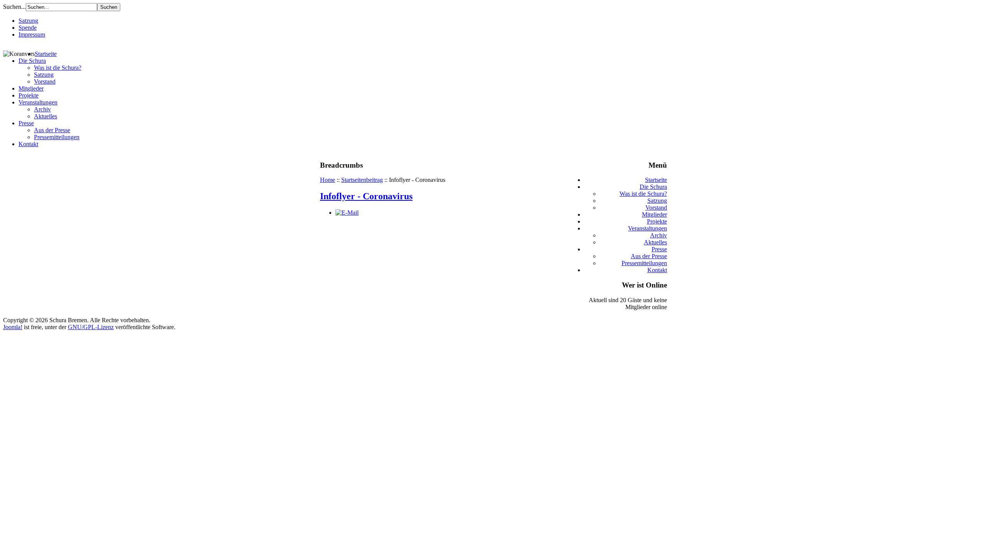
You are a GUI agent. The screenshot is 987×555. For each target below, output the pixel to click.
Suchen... (14, 6)
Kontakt (28, 144)
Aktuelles (45, 116)
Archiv (42, 109)
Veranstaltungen (38, 102)
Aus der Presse (52, 130)
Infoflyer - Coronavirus (366, 196)
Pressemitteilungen (56, 137)
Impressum (32, 34)
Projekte (29, 95)
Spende (28, 27)
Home (327, 180)
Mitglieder (31, 88)
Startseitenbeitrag (362, 180)
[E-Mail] (347, 212)
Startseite (46, 53)
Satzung (28, 20)
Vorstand (45, 81)
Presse (26, 123)
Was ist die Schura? (57, 67)
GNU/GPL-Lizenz (91, 327)
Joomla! (12, 327)
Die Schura (32, 60)
